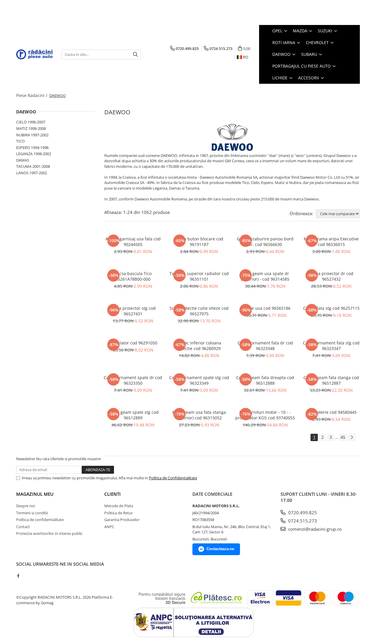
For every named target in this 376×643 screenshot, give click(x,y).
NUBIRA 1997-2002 (32, 135)
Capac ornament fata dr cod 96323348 (265, 345)
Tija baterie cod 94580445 (331, 412)
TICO (20, 141)
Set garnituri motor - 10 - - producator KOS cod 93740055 (265, 415)
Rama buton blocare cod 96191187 (199, 241)
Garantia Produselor (122, 519)
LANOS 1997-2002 (31, 172)
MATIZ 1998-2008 (31, 128)
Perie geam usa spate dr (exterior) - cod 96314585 (265, 276)
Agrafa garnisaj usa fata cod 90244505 (133, 241)
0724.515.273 (302, 521)
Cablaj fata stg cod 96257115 (331, 308)
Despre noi (25, 505)
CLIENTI (112, 494)
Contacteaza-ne (220, 549)
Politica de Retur (118, 512)
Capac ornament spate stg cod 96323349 (199, 380)
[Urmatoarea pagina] (351, 437)
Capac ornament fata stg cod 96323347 (331, 345)
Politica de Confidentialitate (173, 477)
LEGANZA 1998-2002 (33, 153)
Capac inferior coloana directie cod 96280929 (199, 345)
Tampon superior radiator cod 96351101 (199, 276)
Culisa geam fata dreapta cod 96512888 (265, 380)
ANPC (109, 526)
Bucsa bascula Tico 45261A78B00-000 (133, 276)
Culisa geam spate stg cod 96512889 (133, 415)
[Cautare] (135, 54)
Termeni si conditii (32, 512)
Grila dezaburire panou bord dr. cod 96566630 (265, 241)
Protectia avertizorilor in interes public (49, 533)
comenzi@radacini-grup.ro (314, 529)
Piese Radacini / (32, 95)
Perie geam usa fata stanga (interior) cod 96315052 (199, 415)
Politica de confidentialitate (40, 519)
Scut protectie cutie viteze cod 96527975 (199, 311)
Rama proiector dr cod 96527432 (331, 276)
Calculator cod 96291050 (133, 343)
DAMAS (22, 160)
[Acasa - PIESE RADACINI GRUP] (34, 54)
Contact (23, 526)
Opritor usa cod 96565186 (265, 308)
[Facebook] (18, 575)
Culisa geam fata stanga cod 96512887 (331, 380)
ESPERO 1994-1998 (32, 147)
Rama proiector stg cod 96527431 (133, 311)
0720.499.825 (302, 512)
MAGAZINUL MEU (34, 494)
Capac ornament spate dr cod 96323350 (133, 380)
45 (342, 437)
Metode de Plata (118, 505)
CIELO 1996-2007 (30, 122)
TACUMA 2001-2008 (33, 166)
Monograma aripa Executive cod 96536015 (331, 241)
